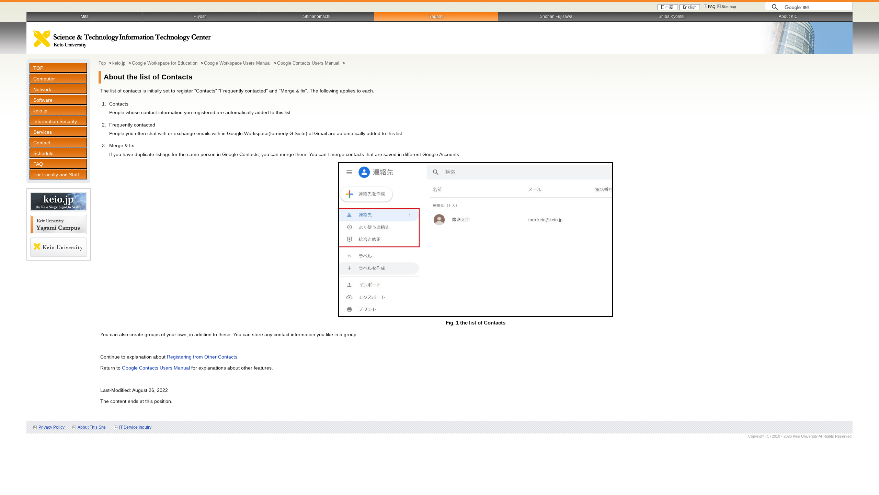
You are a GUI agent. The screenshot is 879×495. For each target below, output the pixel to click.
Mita (85, 16)
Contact (41, 142)
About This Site (92, 427)
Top (103, 63)
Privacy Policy (52, 427)
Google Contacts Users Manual (309, 63)
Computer (44, 78)
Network (42, 89)
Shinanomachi (316, 16)
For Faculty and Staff (56, 174)
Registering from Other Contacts (202, 357)
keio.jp (40, 110)
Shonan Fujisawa (556, 16)
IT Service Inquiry (135, 427)
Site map (728, 6)
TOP (38, 68)
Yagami (436, 16)
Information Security (55, 121)
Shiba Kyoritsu (672, 16)
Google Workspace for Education (165, 63)
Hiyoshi (201, 16)
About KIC (788, 16)
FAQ (712, 6)
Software (43, 100)
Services (42, 132)
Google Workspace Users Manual (238, 63)
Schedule (43, 153)
